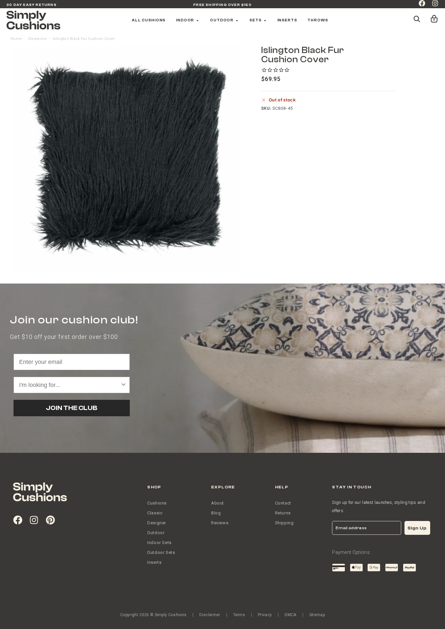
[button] (430, 15)
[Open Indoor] (197, 20)
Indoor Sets (159, 542)
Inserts (154, 562)
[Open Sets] (265, 20)
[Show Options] (123, 385)
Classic (154, 512)
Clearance (37, 39)
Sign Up (417, 528)
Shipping (284, 522)
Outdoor (155, 532)
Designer (156, 522)
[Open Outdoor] (237, 20)
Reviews (219, 522)
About (217, 503)
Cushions (157, 503)
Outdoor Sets (161, 552)
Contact (283, 503)
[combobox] (69, 385)
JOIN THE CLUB (71, 408)
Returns (283, 512)
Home (16, 39)
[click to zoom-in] (126, 159)
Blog (216, 512)
